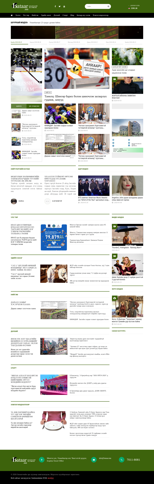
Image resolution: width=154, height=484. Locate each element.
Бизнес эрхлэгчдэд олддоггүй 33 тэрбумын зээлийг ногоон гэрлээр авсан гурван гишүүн (88, 434)
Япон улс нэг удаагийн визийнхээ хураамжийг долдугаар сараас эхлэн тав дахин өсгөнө (24, 342)
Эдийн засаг (46, 15)
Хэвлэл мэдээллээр (100, 15)
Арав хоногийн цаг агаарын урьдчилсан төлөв (123, 71)
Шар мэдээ (83, 169)
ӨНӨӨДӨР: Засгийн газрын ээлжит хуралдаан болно (31, 153)
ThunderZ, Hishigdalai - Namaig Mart (126, 247)
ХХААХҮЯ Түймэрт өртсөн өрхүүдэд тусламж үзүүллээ (59, 179)
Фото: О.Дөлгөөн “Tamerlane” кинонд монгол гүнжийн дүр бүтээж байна (127, 320)
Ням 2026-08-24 (111, 42)
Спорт (65, 15)
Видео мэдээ (118, 217)
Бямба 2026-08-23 (130, 42)
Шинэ (18, 106)
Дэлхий (57, 15)
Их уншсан (34, 106)
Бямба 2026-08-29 (16, 42)
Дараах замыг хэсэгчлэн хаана (30, 112)
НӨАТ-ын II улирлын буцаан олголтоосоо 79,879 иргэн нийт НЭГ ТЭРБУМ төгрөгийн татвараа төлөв (22, 229)
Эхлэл (17, 15)
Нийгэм (35, 15)
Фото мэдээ (117, 289)
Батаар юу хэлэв (83, 15)
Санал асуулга (118, 331)
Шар (72, 15)
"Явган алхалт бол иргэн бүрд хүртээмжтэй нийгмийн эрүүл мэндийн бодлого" (24, 379)
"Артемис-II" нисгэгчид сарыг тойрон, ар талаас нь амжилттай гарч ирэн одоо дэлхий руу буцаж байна (88, 347)
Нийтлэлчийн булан (20, 169)
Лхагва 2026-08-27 (54, 42)
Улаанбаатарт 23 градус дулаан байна (45, 23)
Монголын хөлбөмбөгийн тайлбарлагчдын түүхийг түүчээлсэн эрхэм (25, 179)
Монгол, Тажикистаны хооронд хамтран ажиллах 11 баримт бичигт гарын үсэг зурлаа (89, 233)
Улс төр (26, 15)
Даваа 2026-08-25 (92, 42)
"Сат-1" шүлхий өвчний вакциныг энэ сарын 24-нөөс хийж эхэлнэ (24, 268)
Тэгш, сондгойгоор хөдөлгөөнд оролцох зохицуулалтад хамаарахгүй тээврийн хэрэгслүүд (30, 140)
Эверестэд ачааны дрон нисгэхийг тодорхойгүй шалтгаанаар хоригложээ (87, 340)
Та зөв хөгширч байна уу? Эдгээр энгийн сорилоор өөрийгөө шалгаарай (23, 415)
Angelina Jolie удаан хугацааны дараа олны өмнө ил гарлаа (127, 198)
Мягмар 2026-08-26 (74, 42)
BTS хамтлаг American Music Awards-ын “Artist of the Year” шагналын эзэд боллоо (93, 199)
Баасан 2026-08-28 (35, 42)
